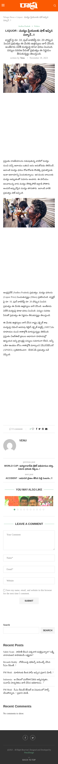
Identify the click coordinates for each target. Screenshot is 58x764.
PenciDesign (29, 752)
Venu (22, 58)
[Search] (54, 5)
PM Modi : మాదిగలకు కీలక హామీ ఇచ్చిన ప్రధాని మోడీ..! (28, 672)
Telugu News (9, 17)
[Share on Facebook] (36, 429)
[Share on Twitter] (40, 429)
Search (6, 625)
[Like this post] (33, 429)
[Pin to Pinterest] (43, 429)
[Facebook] (25, 737)
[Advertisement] (29, 128)
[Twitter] (32, 737)
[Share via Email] (46, 429)
